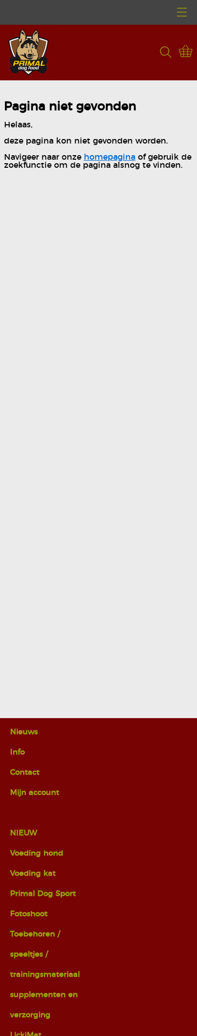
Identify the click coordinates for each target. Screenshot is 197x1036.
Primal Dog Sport (43, 894)
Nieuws (24, 732)
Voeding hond (36, 853)
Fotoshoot (28, 914)
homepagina (109, 157)
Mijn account (34, 792)
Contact (24, 772)
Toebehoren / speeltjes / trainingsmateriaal (45, 954)
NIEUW (23, 833)
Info (17, 752)
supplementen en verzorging (44, 1005)
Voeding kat (33, 873)
